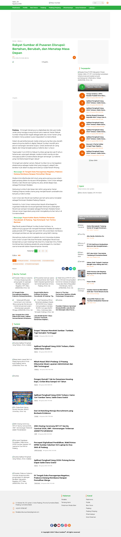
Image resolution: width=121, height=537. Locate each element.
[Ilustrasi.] (22, 333)
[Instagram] (65, 525)
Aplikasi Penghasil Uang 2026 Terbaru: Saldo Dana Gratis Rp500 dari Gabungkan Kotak (95, 138)
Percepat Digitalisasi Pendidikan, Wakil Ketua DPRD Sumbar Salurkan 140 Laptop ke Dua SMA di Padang (55, 445)
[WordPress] (62, 525)
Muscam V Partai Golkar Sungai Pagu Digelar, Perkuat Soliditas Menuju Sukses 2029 (95, 145)
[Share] (74, 57)
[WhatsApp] (74, 268)
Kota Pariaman (91, 517)
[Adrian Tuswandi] (81, 228)
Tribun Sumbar (59, 532)
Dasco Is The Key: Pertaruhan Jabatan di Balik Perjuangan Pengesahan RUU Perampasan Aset (66, 294)
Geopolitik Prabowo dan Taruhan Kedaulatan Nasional (97, 300)
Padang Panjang (91, 511)
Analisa (36, 336)
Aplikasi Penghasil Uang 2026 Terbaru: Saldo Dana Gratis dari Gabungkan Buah (96, 131)
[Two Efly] (81, 237)
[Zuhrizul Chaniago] (81, 291)
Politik (88, 502)
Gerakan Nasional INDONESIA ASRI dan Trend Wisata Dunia (97, 291)
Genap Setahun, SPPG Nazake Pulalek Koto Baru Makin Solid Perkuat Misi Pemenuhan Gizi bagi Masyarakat (95, 95)
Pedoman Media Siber (68, 505)
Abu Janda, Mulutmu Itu (95, 236)
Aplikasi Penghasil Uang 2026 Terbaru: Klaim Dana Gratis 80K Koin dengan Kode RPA (95, 109)
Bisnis (36, 352)
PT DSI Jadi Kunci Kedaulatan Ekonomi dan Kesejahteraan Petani (97, 245)
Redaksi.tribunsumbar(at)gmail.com (27, 512)
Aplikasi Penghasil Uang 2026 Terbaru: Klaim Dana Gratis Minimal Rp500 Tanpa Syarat (96, 124)
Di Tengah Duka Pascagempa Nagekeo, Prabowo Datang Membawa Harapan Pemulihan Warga (22, 294)
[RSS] (69, 525)
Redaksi (64, 499)
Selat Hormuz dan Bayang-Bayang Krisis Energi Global (96, 272)
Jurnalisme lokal (49, 260)
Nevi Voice (89, 505)
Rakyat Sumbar (23, 260)
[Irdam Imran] (81, 301)
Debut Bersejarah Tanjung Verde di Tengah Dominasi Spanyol (96, 227)
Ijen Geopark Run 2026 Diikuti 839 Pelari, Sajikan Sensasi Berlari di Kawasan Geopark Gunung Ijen (22, 316)
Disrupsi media (36, 260)
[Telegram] (70, 268)
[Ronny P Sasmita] (81, 246)
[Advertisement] (60, 25)
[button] (102, 2)
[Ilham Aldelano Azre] (81, 255)
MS (13, 56)
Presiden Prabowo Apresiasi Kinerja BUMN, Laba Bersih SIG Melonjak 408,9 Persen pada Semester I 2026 (66, 308)
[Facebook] (63, 268)
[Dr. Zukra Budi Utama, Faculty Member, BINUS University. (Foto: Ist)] (22, 413)
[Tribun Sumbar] (54, 3)
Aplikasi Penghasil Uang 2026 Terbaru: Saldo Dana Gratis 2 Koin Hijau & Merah (95, 152)
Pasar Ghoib (91, 281)
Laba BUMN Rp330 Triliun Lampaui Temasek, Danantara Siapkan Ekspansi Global (43, 318)
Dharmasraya (90, 514)
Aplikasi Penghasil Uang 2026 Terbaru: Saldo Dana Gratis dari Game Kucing (95, 102)
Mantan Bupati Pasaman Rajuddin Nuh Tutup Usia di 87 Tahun (96, 116)
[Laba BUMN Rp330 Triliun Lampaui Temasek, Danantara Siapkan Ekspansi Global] (44, 306)
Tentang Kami (66, 502)
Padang (36, 369)
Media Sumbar (18, 264)
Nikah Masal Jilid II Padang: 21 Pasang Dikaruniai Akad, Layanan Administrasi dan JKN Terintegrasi (53, 364)
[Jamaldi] (81, 264)
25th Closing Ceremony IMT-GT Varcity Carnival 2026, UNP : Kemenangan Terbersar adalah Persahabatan (54, 428)
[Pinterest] (58, 525)
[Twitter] (67, 268)
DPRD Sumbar (38, 450)
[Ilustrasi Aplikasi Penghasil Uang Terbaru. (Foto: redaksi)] (22, 349)
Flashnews (37, 483)
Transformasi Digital (33, 264)
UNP (36, 434)
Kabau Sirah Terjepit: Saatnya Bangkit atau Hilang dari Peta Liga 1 (97, 263)
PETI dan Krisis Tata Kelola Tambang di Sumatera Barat (97, 254)
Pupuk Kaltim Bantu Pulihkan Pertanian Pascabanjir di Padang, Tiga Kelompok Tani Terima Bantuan (35, 220)
